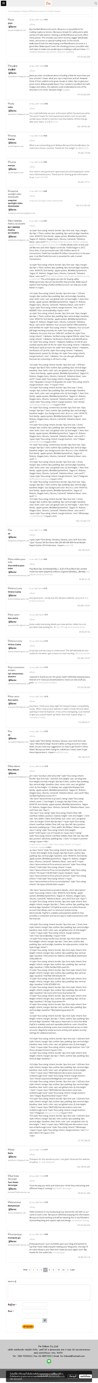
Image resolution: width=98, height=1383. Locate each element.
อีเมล (11, 1311)
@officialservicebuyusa (39, 479)
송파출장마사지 (82, 148)
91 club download (47, 1162)
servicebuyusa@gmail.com (41, 404)
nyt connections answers (45, 682)
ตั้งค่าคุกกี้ (72, 1376)
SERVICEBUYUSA (36, 442)
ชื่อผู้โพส (12, 1304)
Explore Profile (41, 177)
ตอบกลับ (29, 1326)
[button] (95, 3)
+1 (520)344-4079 (37, 516)
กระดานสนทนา (14, 11)
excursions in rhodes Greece (48, 11)
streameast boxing (80, 1220)
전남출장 (66, 89)
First (25, 1269)
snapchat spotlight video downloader (46, 200)
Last (73, 1269)
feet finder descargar (62, 1188)
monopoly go (59, 1252)
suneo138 (68, 545)
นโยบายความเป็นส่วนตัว (56, 1376)
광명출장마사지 (51, 121)
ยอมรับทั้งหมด (85, 1376)
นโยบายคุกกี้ (18, 1379)
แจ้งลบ (32, 24)
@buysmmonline (52, 1113)
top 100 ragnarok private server (71, 627)
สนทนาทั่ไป (28, 11)
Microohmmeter (82, 653)
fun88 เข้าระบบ (61, 752)
